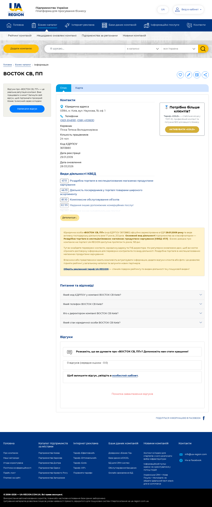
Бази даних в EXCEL (118, 458)
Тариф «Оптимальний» (85, 458)
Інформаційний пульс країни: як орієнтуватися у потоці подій (157, 467)
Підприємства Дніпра (49, 463)
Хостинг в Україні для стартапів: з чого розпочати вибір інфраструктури (158, 456)
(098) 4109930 (85, 120)
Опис (63, 88)
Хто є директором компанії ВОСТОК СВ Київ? (90, 313)
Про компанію (10, 453)
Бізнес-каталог (47, 25)
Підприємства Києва (49, 453)
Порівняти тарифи (82, 473)
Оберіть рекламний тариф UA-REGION (86, 269)
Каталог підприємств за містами (53, 445)
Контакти (199, 25)
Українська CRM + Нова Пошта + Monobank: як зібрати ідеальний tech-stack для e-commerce (158, 479)
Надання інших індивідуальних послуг (90, 211)
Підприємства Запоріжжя (51, 478)
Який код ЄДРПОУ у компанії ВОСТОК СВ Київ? (92, 295)
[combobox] (180, 49)
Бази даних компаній (122, 25)
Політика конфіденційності (17, 468)
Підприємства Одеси (49, 468)
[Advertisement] (27, 169)
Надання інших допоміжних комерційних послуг (97, 205)
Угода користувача (13, 463)
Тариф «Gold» (80, 463)
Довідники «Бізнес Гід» (120, 453)
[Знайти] (203, 49)
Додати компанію (21, 49)
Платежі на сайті (11, 478)
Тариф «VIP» (79, 468)
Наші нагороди (11, 458)
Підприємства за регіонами (100, 35)
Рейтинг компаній (19, 35)
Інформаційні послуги (165, 25)
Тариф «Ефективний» (84, 453)
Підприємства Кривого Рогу (53, 473)
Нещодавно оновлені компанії (57, 35)
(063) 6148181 (68, 120)
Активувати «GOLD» (182, 129)
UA (163, 9)
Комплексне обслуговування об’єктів (90, 199)
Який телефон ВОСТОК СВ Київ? (83, 304)
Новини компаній (134, 35)
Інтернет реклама (83, 25)
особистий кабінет (125, 375)
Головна (18, 25)
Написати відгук (27, 109)
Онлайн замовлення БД (120, 473)
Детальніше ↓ (69, 218)
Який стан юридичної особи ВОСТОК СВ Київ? (91, 323)
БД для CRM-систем (118, 463)
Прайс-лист (9, 473)
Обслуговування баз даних (122, 468)
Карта (79, 88)
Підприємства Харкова (50, 458)
